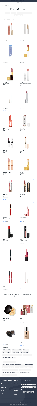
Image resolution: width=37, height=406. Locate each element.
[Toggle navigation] (1, 2)
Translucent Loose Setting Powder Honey (9, 319)
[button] (36, 3)
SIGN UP (34, 384)
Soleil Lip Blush (22, 173)
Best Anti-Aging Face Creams (8, 367)
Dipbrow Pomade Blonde (7, 341)
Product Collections (12, 404)
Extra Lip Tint (5, 151)
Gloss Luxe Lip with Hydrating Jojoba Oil (9, 218)
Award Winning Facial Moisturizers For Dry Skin (12, 364)
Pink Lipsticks (25, 349)
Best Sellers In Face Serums (24, 369)
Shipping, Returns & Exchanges (4, 385)
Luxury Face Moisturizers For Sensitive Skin (24, 367)
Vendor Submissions (16, 390)
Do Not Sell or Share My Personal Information (26, 400)
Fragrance (14, 13)
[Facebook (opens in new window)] (24, 395)
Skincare (29, 13)
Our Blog (15, 394)
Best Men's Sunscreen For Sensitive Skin (10, 372)
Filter (4, 19)
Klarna (2, 393)
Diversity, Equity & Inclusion (16, 392)
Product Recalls (29, 402)
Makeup (24, 13)
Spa (14, 386)
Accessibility (19, 402)
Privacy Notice (6, 400)
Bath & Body (7, 13)
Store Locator (16, 383)
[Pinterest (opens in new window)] (28, 395)
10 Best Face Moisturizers (28, 364)
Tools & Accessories (18, 15)
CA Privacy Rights (8, 402)
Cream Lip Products (27, 354)
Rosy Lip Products (6, 349)
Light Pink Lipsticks (17, 354)
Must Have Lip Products (16, 349)
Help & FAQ (2, 383)
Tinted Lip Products (6, 352)
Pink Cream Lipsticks (25, 352)
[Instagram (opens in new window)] (22, 395)
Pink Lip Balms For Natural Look (9, 357)
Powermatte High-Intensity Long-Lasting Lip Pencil (9, 286)
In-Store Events (16, 385)
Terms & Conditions (17, 400)
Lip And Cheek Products (7, 354)
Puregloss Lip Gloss (6, 195)
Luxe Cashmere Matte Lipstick (24, 195)
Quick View (10, 29)
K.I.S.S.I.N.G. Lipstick (23, 218)
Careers (15, 388)
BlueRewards (10, 383)
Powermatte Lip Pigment (23, 240)
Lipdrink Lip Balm (22, 129)
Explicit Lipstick (5, 240)
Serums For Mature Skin (24, 372)
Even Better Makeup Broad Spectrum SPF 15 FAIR (26, 342)
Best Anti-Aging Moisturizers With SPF (10, 369)
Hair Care (19, 13)
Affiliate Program (24, 402)
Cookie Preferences (11, 400)
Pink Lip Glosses (16, 352)
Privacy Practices (30, 391)
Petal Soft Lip (21, 151)
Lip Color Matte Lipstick (6, 83)
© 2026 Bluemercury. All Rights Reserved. (21, 404)
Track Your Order (3, 387)
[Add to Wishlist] (17, 22)
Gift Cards (2, 390)
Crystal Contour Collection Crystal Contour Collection (24, 319)
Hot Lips (4, 173)
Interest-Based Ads (14, 402)
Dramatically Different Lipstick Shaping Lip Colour (25, 83)
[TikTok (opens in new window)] (26, 395)
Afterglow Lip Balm (6, 129)
